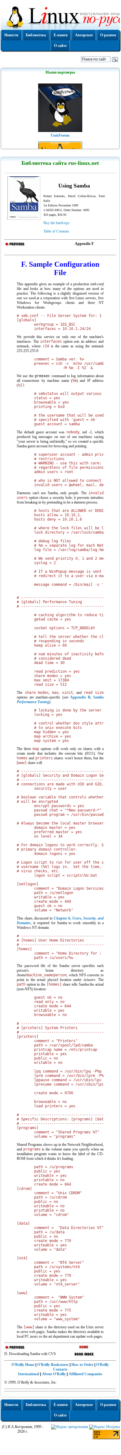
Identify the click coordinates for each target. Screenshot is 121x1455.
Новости (11, 35)
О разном (108, 35)
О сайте (60, 45)
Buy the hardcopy (56, 223)
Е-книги (61, 35)
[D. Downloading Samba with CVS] (15, 246)
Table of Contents (56, 231)
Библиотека (36, 35)
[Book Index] (84, 1356)
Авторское (84, 35)
